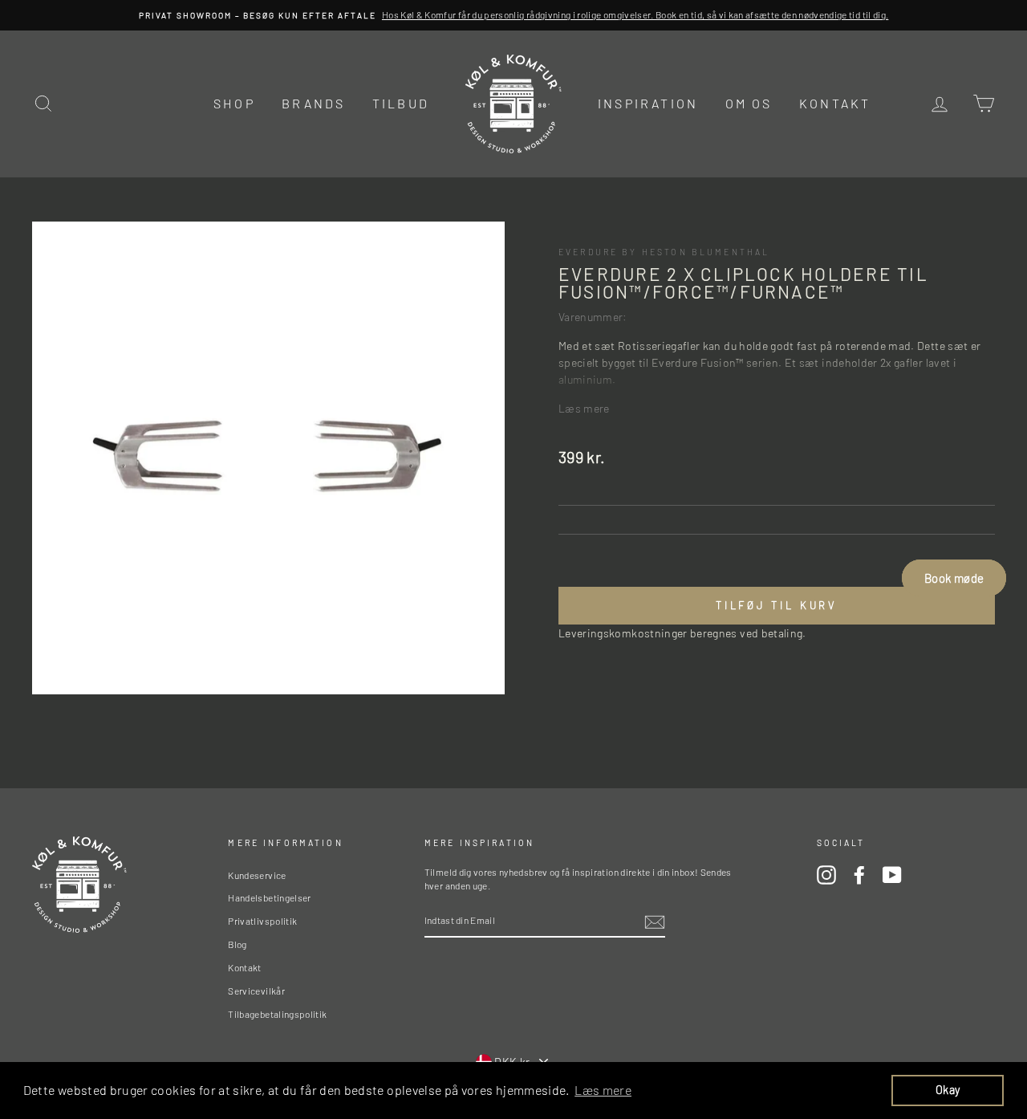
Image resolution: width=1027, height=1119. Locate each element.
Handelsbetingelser (269, 897)
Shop (234, 103)
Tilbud (400, 103)
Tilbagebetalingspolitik (277, 1013)
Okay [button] (948, 1090)
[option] (513, 15)
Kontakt (835, 103)
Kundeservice (257, 875)
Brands (313, 103)
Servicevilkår (256, 990)
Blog (237, 944)
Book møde (954, 578)
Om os (749, 103)
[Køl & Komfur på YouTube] (892, 875)
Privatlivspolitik (262, 920)
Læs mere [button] (602, 1089)
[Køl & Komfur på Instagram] (826, 875)
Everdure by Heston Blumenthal (663, 251)
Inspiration (648, 103)
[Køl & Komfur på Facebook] (859, 875)
